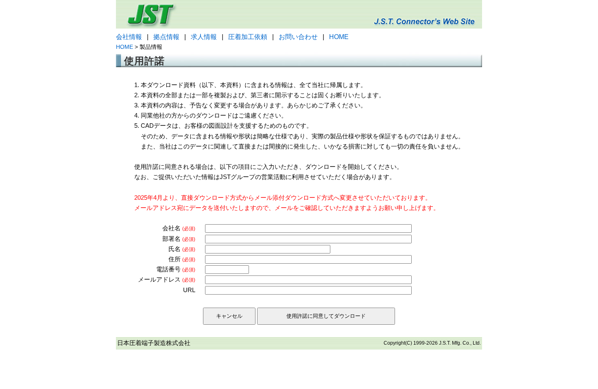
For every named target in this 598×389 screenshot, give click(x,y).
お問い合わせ (298, 36)
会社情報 (129, 36)
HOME (339, 36)
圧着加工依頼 (247, 36)
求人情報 (204, 36)
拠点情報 (166, 36)
